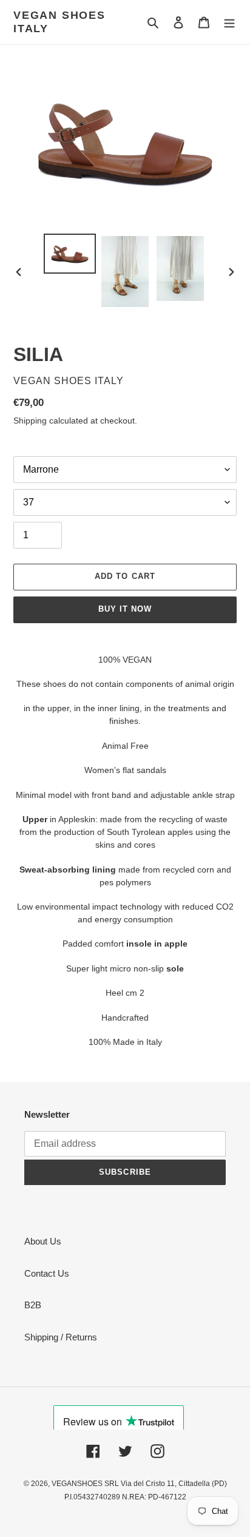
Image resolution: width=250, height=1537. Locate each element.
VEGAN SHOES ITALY (59, 22)
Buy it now (125, 608)
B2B (32, 1305)
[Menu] (229, 22)
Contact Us (46, 1273)
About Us (42, 1241)
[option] (70, 254)
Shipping (30, 420)
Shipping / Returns (60, 1337)
